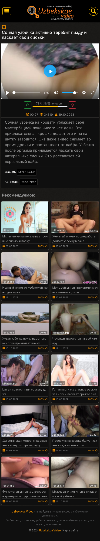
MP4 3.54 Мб (26, 172)
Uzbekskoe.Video (22, 511)
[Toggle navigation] (6, 11)
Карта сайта (70, 530)
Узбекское (28, 182)
